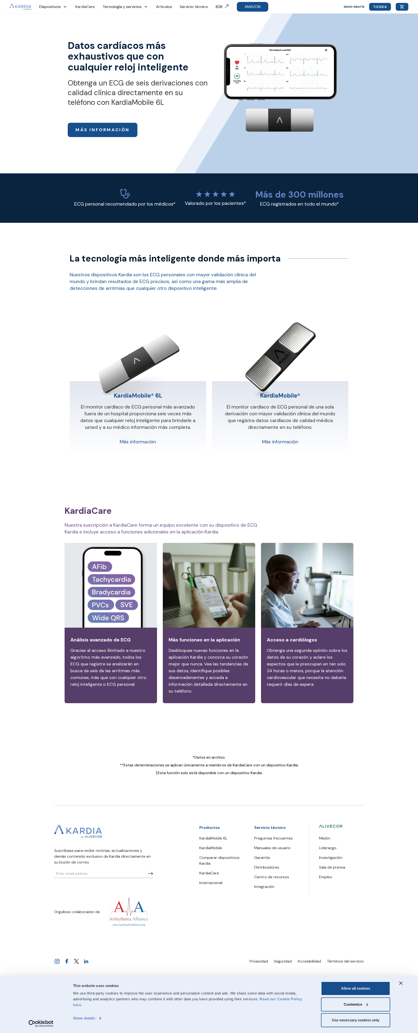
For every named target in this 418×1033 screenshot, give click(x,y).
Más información (102, 130)
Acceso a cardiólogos (292, 640)
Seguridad (283, 961)
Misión (324, 838)
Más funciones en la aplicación (204, 640)
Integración (264, 886)
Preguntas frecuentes (273, 838)
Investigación (330, 857)
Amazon (253, 6)
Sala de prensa (332, 867)
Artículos (164, 6)
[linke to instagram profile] (57, 961)
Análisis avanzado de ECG (100, 640)
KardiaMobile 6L (213, 838)
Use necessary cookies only (356, 1020)
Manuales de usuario (272, 847)
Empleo (325, 876)
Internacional (210, 882)
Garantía (262, 857)
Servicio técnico (194, 6)
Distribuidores (266, 867)
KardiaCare (85, 6)
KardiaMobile (210, 847)
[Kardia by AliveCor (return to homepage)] (78, 831)
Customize (353, 1004)
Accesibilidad (309, 961)
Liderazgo (327, 847)
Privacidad (259, 961)
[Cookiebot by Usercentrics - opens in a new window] (41, 1023)
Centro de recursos (271, 876)
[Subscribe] (150, 873)
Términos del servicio (345, 961)
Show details (84, 1018)
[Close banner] (401, 983)
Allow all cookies (355, 988)
